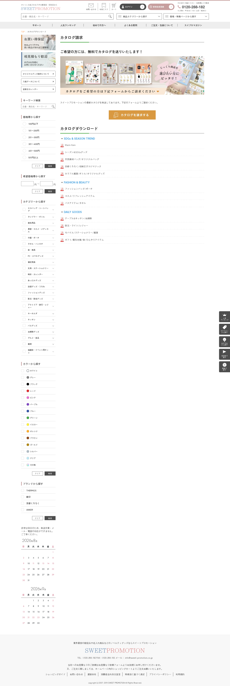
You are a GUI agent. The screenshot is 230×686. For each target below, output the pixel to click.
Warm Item (70, 144)
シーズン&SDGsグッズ (76, 152)
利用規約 (180, 674)
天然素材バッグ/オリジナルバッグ (82, 159)
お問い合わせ (76, 674)
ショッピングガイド (55, 674)
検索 (50, 166)
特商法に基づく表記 (135, 674)
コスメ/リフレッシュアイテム (80, 195)
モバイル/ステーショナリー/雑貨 (81, 232)
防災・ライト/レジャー (76, 225)
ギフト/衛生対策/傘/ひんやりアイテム (84, 239)
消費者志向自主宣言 (110, 674)
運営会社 (91, 674)
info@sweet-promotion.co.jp (139, 657)
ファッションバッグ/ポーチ (78, 188)
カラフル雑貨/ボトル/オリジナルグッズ (85, 173)
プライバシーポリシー (160, 674)
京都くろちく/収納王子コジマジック (83, 166)
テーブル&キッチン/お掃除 (78, 218)
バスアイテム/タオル (75, 203)
